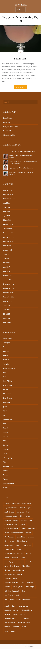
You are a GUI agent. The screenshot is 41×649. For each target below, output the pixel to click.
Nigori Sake (26, 566)
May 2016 (6, 314)
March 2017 (7, 271)
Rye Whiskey (7, 419)
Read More (20, 87)
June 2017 (6, 258)
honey (18, 545)
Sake (5, 424)
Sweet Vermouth (10, 618)
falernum (31, 537)
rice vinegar (30, 587)
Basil (28, 512)
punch (5, 407)
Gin (4, 377)
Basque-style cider (11, 516)
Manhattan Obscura (26, 168)
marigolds (19, 562)
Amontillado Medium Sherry (21, 503)
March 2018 (7, 220)
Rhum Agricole (18, 587)
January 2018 (7, 229)
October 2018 (8, 194)
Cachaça (6, 360)
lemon (7, 558)
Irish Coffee (27, 545)
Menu (21, 9)
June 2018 (6, 207)
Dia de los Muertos (9, 368)
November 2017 (8, 237)
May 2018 (6, 211)
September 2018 (9, 199)
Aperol (22, 508)
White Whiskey (8, 483)
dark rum (28, 533)
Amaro (7, 503)
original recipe (10, 574)
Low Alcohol (7, 385)
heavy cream (9, 545)
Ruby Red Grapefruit (12, 591)
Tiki (4, 462)
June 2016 (6, 310)
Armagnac (6, 342)
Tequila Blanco (10, 622)
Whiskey (6, 475)
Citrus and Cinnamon (16, 172)
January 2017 (7, 280)
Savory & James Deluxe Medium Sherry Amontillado (18, 600)
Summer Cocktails (19, 614)
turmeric (16, 627)
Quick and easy (8, 411)
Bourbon (6, 351)
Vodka (5, 471)
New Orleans (7, 398)
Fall (4, 372)
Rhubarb (7, 587)
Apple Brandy (7, 338)
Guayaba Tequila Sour (10, 127)
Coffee (23, 528)
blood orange (25, 516)
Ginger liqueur (22, 541)
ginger (12, 541)
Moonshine (7, 394)
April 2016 (6, 318)
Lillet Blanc (15, 558)
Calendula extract (11, 524)
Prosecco (30, 582)
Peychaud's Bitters (11, 578)
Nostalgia (6, 402)
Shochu (5, 436)
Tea (20, 618)
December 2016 (8, 284)
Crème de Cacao (17, 533)
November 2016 (8, 288)
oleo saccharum (18, 570)
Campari (22, 524)
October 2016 (8, 293)
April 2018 (6, 216)
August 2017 (7, 250)
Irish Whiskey (8, 381)
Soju (4, 441)
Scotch (5, 428)
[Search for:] (20, 102)
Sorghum (8, 610)
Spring (5, 445)
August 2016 (7, 301)
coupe (7, 533)
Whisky (5, 479)
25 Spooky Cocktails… (16, 151)
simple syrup (23, 606)
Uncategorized (8, 466)
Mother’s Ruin (31, 151)
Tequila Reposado (23, 622)
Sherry (5, 432)
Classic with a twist (11, 528)
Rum (4, 415)
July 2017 (6, 254)
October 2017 (8, 241)
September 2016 (9, 297)
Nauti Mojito (7, 118)
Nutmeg (7, 570)
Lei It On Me (7, 131)
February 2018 (8, 224)
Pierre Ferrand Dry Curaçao (14, 582)
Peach (19, 574)
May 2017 (6, 263)
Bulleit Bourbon (26, 520)
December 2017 (8, 233)
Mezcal (5, 389)
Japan (19, 549)
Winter (5, 488)
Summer (6, 449)
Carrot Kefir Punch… (16, 161)
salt (17, 595)
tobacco (7, 627)
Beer (5, 347)
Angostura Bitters (11, 508)
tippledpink (20, 4)
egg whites (21, 537)
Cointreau (31, 528)
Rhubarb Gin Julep (9, 135)
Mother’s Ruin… (14, 155)
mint (6, 566)
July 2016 (6, 305)
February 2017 (8, 276)
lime (23, 558)
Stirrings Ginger (26, 610)
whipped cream (10, 631)
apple (29, 508)
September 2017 (9, 246)
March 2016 (7, 322)
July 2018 (6, 203)
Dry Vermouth (9, 537)
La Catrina (6, 122)
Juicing (28, 553)
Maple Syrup (9, 562)
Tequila (5, 453)
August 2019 (7, 190)
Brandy (5, 355)
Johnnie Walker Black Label (14, 553)
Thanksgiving (7, 458)
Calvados (6, 364)
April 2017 (6, 267)
